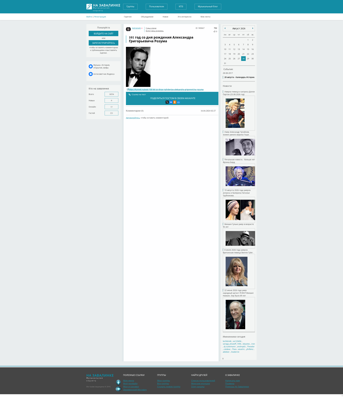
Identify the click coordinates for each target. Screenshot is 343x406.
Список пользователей (203, 380)
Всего (91, 94)
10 (225, 49)
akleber (226, 352)
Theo (234, 349)
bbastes (246, 344)
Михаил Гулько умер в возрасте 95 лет (238, 225)
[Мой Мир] (178, 102)
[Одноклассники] (174, 102)
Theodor (251, 346)
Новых (92, 100)
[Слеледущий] (225, 28)
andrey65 (241, 346)
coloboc (227, 349)
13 (111, 106)
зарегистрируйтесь (103, 42)
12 (234, 49)
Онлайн (92, 106)
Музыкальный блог (208, 6)
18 (230, 54)
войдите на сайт (103, 33)
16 (252, 49)
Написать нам (232, 380)
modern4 (235, 352)
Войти (89, 16)
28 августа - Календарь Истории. (239, 77)
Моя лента (205, 16)
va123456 (237, 341)
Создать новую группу (168, 386)
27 (239, 58)
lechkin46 (227, 341)
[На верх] (118, 382)
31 (225, 63)
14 (243, 49)
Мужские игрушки (200, 383)
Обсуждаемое (147, 16)
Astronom (136, 28)
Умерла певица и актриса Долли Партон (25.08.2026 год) (239, 93)
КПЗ (181, 6)
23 (252, 54)
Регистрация (100, 16)
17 (225, 54)
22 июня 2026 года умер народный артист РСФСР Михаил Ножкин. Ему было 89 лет (238, 293)
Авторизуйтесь (133, 117)
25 (230, 58)
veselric (241, 349)
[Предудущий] (253, 28)
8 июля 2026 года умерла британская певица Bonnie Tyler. (238, 251)
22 (248, 54)
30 (252, 58)
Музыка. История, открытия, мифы (101, 66)
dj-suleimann (230, 346)
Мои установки (131, 386)
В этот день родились (155, 31)
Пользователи (156, 6)
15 (248, 49)
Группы (130, 6)
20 (239, 54)
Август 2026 (238, 28)
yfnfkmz (249, 349)
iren (253, 344)
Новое (165, 16)
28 (243, 58)
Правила (229, 383)
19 (234, 54)
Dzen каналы (197, 386)
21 (243, 54)
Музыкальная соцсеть (106, 6)
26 (234, 58)
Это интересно (184, 16)
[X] (167, 102)
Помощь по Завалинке (237, 386)
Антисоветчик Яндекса (103, 74)
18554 (111, 94)
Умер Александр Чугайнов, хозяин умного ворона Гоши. (236, 133)
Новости (227, 85)
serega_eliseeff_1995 (232, 344)
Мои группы (163, 380)
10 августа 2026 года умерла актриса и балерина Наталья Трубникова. (237, 193)
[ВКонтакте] (171, 102)
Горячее (128, 16)
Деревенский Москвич (135, 389)
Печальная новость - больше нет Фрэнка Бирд (239, 160)
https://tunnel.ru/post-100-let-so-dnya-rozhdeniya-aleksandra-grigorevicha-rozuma (166, 89)
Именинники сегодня (234, 336)
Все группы (163, 383)
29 (248, 58)
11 (230, 49)
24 (225, 58)
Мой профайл (130, 383)
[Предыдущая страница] (118, 389)
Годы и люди (151, 28)
